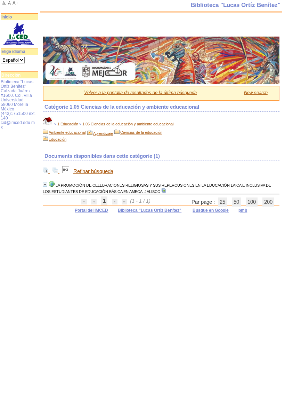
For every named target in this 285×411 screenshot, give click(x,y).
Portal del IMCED (91, 210)
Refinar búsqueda (93, 171)
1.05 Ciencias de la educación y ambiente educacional (127, 124)
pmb (242, 210)
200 (268, 202)
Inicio (6, 17)
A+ (15, 3)
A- (4, 3)
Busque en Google (211, 210)
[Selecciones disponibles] (66, 171)
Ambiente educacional (67, 132)
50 (236, 202)
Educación (57, 139)
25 (222, 202)
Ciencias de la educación (141, 132)
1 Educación (67, 124)
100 (251, 202)
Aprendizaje (103, 133)
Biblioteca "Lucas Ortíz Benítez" (149, 210)
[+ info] (45, 184)
